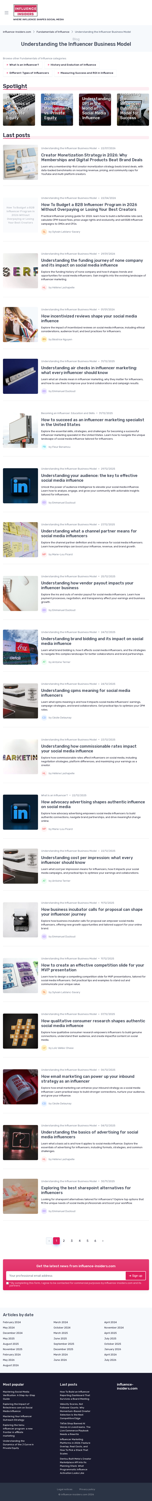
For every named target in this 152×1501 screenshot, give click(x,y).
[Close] (118, 739)
